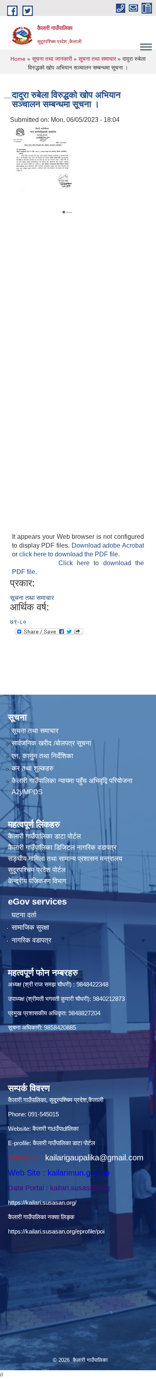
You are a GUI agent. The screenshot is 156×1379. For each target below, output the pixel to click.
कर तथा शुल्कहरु (33, 768)
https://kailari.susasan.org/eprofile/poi (56, 1231)
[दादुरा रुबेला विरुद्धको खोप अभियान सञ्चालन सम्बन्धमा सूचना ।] (43, 170)
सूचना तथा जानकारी (52, 59)
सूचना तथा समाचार (97, 59)
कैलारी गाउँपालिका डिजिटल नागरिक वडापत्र (62, 847)
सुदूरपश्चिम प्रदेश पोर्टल (37, 870)
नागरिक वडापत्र (31, 940)
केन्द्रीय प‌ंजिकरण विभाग (37, 881)
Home (18, 59)
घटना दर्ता (24, 915)
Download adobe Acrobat (108, 545)
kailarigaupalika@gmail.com (94, 1157)
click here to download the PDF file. (69, 554)
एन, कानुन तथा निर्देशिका (42, 756)
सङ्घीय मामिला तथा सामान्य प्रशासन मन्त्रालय (65, 859)
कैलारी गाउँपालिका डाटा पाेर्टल (44, 836)
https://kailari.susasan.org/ (42, 1202)
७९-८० (18, 621)
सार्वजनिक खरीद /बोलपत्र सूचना (51, 743)
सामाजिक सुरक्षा (30, 927)
